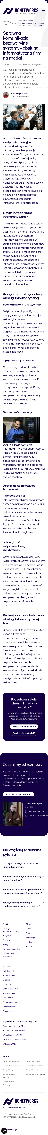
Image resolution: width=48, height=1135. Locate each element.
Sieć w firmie (8, 940)
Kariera (29, 946)
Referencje (30, 938)
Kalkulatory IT (8, 971)
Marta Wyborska (19, 94)
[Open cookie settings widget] (4, 1131)
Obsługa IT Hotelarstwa (32, 1070)
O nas (28, 929)
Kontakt (29, 942)
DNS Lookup (8, 984)
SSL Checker (8, 998)
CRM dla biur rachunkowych (14, 1039)
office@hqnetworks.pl (26, 1117)
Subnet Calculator (10, 1002)
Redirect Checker (10, 1007)
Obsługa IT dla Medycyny (33, 1061)
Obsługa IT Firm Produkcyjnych (12, 1065)
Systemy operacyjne (11, 949)
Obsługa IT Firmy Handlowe (11, 1070)
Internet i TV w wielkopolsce (14, 1030)
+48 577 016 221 (9, 1117)
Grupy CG (32, 1022)
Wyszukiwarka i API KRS (12, 1035)
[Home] (20, 11)
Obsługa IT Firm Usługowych (34, 1065)
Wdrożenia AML (9, 1044)
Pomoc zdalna (9, 975)
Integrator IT (8, 936)
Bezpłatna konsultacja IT (24, 733)
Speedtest (7, 1011)
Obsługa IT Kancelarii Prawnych (35, 1074)
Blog (14, 23)
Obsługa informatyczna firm (24, 726)
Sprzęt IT (7, 944)
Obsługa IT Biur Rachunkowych (12, 1061)
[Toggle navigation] (43, 11)
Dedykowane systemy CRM (14, 1026)
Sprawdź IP (7, 980)
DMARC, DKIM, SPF (10, 989)
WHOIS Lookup (9, 993)
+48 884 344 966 (36, 811)
